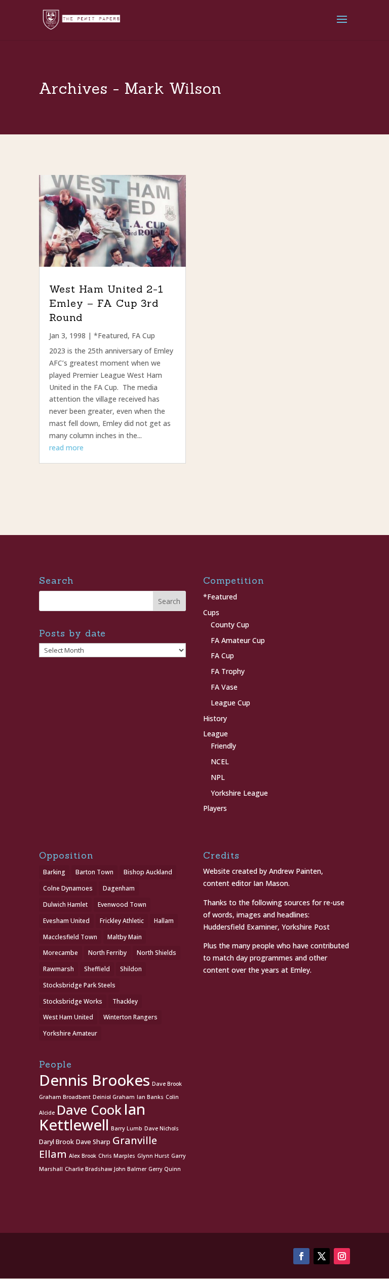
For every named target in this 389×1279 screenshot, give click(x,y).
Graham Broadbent (65, 1096)
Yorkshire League (239, 793)
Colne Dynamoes (68, 888)
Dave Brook (167, 1083)
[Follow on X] (322, 1256)
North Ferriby (107, 952)
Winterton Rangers (130, 1017)
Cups (211, 612)
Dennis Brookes (94, 1080)
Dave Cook (89, 1110)
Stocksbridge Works (72, 1001)
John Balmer (130, 1169)
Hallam (164, 920)
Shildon (131, 969)
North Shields (156, 952)
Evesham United (66, 920)
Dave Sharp (93, 1142)
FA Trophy (228, 671)
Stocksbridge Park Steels (79, 985)
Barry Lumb (126, 1128)
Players (215, 808)
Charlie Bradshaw (88, 1169)
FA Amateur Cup (238, 640)
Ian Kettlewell (92, 1117)
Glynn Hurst (153, 1155)
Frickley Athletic (122, 920)
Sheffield (97, 969)
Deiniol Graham (114, 1096)
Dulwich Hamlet (65, 904)
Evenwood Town (122, 904)
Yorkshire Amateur (70, 1033)
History (215, 718)
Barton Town (94, 872)
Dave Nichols (161, 1128)
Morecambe (60, 952)
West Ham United (68, 1017)
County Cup (230, 624)
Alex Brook (82, 1155)
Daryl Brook (56, 1142)
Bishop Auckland (148, 872)
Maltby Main (124, 937)
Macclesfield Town (70, 937)
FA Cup (143, 335)
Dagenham (119, 888)
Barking (54, 872)
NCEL (220, 761)
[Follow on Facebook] (301, 1256)
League (215, 733)
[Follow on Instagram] (342, 1256)
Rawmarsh (58, 969)
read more (66, 447)
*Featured (111, 335)
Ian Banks (150, 1096)
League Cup (230, 702)
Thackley (125, 1001)
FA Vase (224, 687)
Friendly (223, 746)
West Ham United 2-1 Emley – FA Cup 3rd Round (106, 303)
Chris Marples (116, 1155)
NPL (218, 777)
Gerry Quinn (164, 1169)
